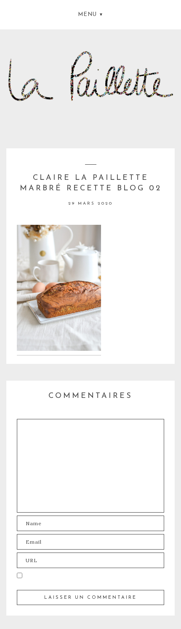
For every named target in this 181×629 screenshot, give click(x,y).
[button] (90, 13)
